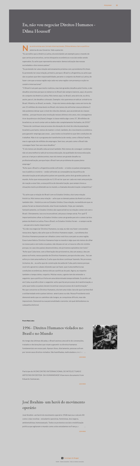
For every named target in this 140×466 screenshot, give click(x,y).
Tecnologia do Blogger (71, 458)
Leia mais (82, 357)
